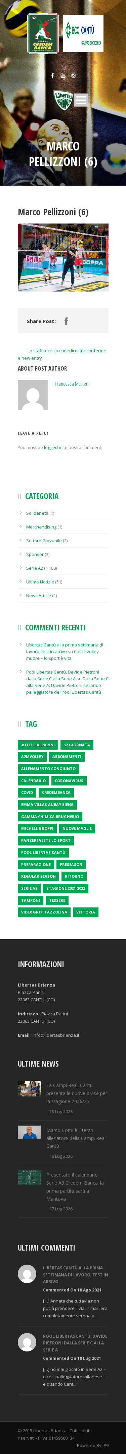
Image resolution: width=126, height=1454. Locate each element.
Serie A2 (34, 568)
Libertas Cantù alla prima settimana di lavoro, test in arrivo (75, 1274)
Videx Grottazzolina (44, 911)
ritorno (74, 876)
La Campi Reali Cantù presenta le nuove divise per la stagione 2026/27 (76, 1093)
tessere (57, 900)
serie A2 (29, 888)
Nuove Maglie (77, 828)
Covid (27, 792)
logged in (53, 447)
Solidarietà (37, 513)
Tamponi (30, 900)
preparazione (36, 864)
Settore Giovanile (44, 541)
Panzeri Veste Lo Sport (46, 840)
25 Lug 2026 (61, 1112)
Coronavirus (69, 780)
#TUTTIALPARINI (38, 744)
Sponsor (35, 554)
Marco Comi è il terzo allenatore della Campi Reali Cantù (76, 1138)
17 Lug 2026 (61, 1209)
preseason (71, 864)
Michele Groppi (37, 828)
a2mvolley (32, 756)
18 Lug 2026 (61, 1156)
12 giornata (77, 744)
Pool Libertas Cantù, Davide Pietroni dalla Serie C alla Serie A (75, 1343)
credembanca (56, 792)
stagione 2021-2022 (65, 888)
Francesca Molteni (72, 383)
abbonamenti (66, 756)
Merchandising (41, 527)
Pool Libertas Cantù (43, 852)
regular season (38, 876)
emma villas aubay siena (47, 804)
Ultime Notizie (40, 582)
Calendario (33, 780)
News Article (38, 595)
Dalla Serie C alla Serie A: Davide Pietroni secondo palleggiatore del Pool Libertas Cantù (67, 685)
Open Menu (81, 100)
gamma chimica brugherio (50, 816)
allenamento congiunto (48, 768)
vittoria (85, 911)
